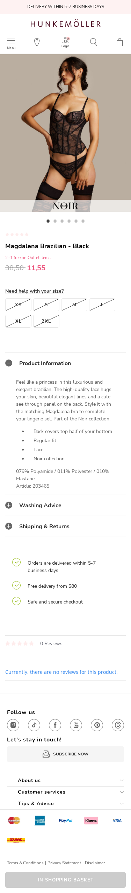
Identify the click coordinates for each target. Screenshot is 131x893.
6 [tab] (83, 220)
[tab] (65, 363)
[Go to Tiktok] (34, 725)
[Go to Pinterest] (97, 725)
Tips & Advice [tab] (36, 803)
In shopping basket (66, 880)
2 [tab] (55, 220)
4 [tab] (69, 220)
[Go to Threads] (118, 725)
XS (18, 305)
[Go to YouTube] (76, 725)
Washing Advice (40, 505)
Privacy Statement (64, 863)
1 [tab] (48, 220)
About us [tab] (29, 780)
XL (18, 321)
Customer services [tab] (42, 792)
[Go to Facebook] (55, 725)
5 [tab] (76, 220)
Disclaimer (95, 863)
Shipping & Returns (44, 526)
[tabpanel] (65, 133)
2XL (46, 321)
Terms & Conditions (25, 863)
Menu (11, 48)
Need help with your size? (34, 291)
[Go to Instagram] (13, 725)
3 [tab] (62, 220)
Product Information (45, 363)
